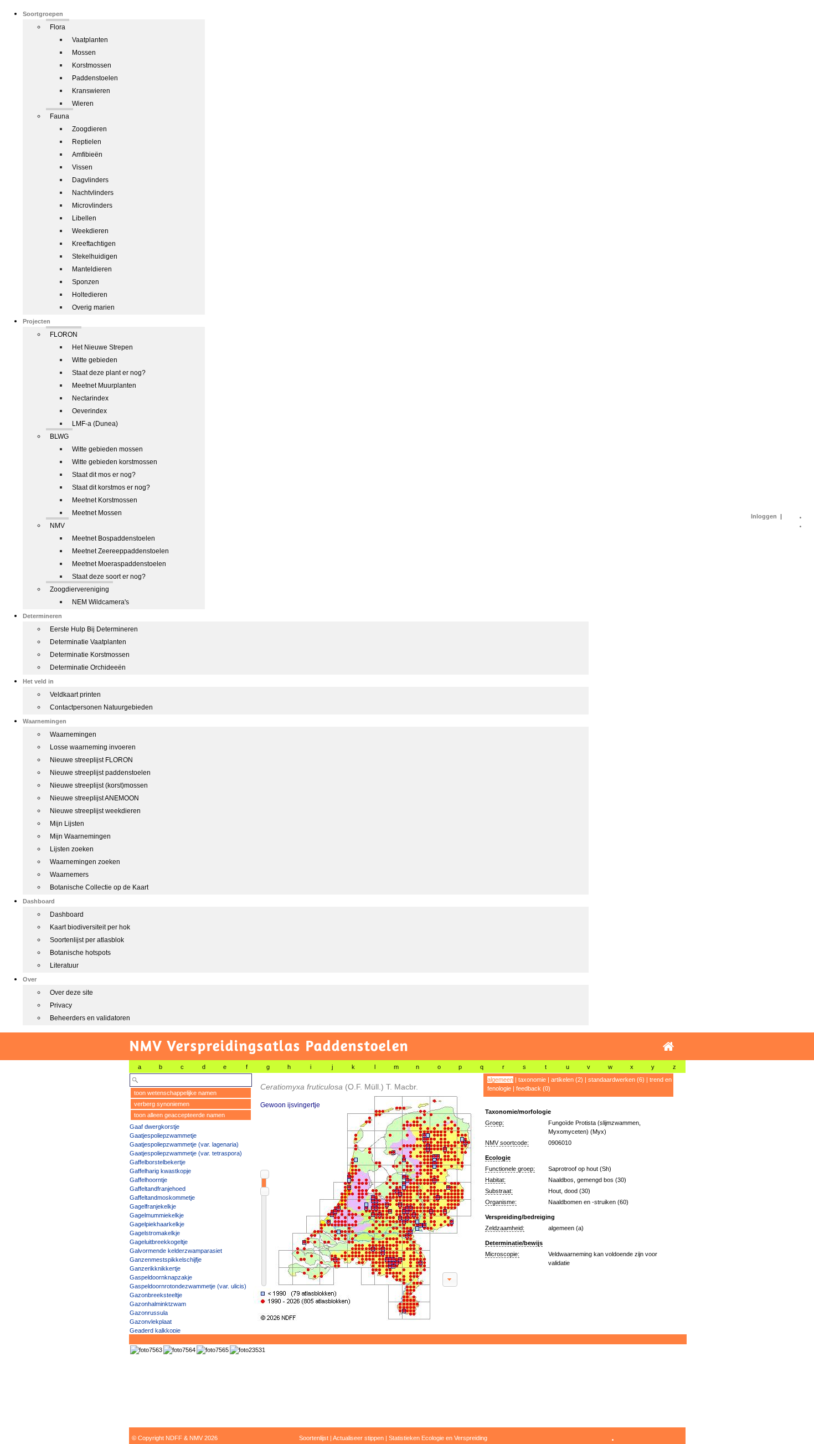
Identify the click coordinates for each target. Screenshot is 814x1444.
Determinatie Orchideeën (88, 667)
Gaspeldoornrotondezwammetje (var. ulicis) (188, 1286)
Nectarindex (90, 398)
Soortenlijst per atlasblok (87, 940)
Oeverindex (89, 411)
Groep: (494, 1122)
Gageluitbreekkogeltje (159, 1242)
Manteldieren (92, 269)
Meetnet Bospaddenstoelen (113, 538)
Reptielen (86, 142)
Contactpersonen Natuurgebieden (101, 707)
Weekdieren (90, 231)
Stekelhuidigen (94, 256)
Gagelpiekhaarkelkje (157, 1224)
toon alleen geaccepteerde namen (179, 1115)
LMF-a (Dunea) (95, 424)
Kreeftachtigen (94, 244)
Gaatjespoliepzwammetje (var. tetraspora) (186, 1153)
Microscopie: (502, 1254)
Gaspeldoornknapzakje (161, 1277)
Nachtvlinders (93, 193)
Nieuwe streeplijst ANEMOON (94, 798)
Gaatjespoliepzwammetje (163, 1135)
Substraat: (499, 1191)
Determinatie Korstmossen (90, 655)
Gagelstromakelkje (155, 1233)
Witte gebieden (94, 360)
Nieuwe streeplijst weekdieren (95, 811)
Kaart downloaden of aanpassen (449, 1279)
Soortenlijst (313, 1438)
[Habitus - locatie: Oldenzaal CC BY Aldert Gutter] (146, 1349)
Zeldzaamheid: (504, 1228)
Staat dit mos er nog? (104, 475)
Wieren (83, 103)
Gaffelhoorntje (148, 1179)
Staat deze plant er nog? (109, 373)
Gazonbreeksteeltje (156, 1295)
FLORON (64, 334)
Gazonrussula (149, 1312)
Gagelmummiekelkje (157, 1215)
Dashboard (67, 914)
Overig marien (93, 307)
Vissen (82, 167)
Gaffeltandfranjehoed (158, 1188)
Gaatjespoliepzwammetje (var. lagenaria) (184, 1144)
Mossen (84, 52)
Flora (57, 27)
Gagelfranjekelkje (153, 1206)
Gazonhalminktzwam (158, 1304)
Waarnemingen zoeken (85, 862)
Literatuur (64, 965)
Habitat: (495, 1179)
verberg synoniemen (161, 1104)
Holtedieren (89, 295)
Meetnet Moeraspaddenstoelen (119, 564)
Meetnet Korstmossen (104, 500)
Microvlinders (92, 205)
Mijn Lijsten (67, 824)
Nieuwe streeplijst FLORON (91, 760)
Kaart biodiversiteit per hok (90, 927)
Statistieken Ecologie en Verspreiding (438, 1438)
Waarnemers (69, 874)
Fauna (59, 116)
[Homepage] (668, 1047)
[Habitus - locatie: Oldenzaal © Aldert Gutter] (179, 1349)
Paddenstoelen (95, 78)
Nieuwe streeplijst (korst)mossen (99, 785)
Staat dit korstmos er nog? (111, 487)
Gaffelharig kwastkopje (160, 1171)
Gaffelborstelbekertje (158, 1162)
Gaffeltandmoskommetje (162, 1197)
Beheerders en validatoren (90, 1018)
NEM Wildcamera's (100, 602)
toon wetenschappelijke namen (175, 1093)
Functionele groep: (510, 1168)
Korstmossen (91, 65)
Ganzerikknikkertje (155, 1268)
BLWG (59, 436)
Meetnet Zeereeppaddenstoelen (120, 551)
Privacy (61, 1005)
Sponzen (85, 282)
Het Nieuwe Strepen (102, 347)
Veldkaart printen (75, 694)
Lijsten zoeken (72, 849)
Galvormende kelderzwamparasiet (176, 1250)
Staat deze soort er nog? (109, 576)
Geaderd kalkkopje (155, 1330)
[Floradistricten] (364, 1197)
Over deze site (71, 992)
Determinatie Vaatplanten (88, 642)
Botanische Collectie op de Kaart (99, 887)
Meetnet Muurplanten (104, 385)
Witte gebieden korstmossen (114, 462)
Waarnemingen (73, 734)
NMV (57, 526)
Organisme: (501, 1202)
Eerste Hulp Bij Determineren (94, 629)
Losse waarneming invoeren (93, 747)
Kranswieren (91, 91)
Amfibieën (87, 154)
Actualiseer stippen (358, 1438)
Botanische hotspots (80, 953)
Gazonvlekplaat (151, 1321)
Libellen (84, 218)
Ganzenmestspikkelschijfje (166, 1259)
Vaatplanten (90, 40)
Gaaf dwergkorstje (154, 1126)
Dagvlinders (90, 180)
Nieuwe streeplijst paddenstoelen (100, 773)
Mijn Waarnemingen (80, 836)
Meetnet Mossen (97, 513)
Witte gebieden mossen (107, 449)
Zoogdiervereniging (79, 589)
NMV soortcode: (507, 1142)
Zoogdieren (89, 129)
